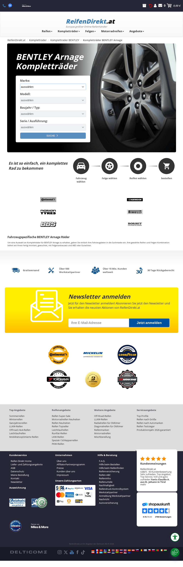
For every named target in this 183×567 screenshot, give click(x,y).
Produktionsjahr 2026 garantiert (154, 430)
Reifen (46, 31)
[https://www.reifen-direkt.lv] (121, 552)
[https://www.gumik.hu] (165, 550)
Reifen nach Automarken (150, 423)
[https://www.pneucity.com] (157, 550)
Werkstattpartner (108, 492)
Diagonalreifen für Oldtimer (108, 426)
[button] (174, 537)
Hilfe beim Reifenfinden (111, 468)
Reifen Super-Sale (61, 416)
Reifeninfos (105, 478)
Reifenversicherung (109, 471)
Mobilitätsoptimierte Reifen (23, 436)
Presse (60, 468)
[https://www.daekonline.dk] (117, 550)
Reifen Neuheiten (61, 423)
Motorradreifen (111, 31)
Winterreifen (16, 419)
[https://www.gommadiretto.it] (109, 550)
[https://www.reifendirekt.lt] (117, 552)
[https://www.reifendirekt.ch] (101, 550)
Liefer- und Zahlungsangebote (27, 464)
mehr (143, 484)
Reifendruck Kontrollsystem (113, 488)
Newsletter (16, 482)
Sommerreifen (16, 416)
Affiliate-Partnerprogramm (71, 464)
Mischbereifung (102, 436)
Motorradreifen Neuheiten (66, 419)
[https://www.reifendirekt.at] (133, 550)
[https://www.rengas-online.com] (145, 550)
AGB (13, 468)
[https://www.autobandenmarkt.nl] (121, 550)
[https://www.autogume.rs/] (125, 552)
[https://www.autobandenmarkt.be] (141, 550)
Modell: (25, 94)
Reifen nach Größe (146, 419)
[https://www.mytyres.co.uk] (125, 550)
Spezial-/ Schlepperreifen (65, 440)
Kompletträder (68, 31)
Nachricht (104, 499)
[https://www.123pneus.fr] (97, 550)
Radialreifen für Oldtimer (107, 423)
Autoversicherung (108, 502)
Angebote (135, 31)
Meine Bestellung (20, 475)
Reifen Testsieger (146, 426)
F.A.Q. (102, 461)
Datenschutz (17, 471)
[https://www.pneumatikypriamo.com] (153, 550)
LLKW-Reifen (16, 426)
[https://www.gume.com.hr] (109, 552)
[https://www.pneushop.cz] (149, 550)
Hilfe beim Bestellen (109, 464)
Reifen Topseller (60, 426)
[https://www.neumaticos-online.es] (129, 550)
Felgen (89, 31)
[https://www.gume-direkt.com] (137, 550)
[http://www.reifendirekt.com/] (129, 552)
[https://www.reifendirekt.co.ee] (113, 552)
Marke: (25, 81)
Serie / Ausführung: (34, 121)
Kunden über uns (66, 471)
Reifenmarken (101, 430)
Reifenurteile (105, 482)
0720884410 (6, 5)
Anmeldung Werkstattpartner (114, 495)
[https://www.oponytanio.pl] (93, 552)
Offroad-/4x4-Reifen (19, 430)
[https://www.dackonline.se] (105, 550)
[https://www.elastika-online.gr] (101, 552)
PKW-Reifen (58, 443)
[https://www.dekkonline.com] (113, 550)
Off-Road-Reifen (102, 416)
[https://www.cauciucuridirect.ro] (97, 552)
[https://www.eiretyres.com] (161, 550)
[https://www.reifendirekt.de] (93, 550)
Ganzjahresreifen (18, 423)
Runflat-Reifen (59, 433)
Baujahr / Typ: (30, 108)
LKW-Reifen (58, 436)
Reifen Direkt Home (21, 461)
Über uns (61, 461)
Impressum (63, 475)
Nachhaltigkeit (106, 485)
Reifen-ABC (105, 475)
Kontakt (15, 478)
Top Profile (142, 416)
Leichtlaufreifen (17, 433)
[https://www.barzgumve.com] (105, 552)
